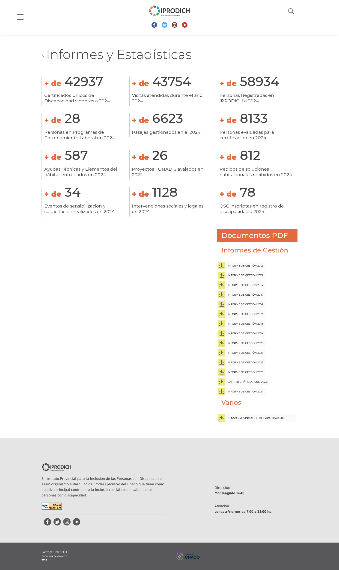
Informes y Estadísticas (119, 54)
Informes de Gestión (254, 250)
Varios (231, 402)
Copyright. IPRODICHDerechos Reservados (54, 556)
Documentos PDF (254, 235)
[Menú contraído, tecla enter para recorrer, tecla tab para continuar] (20, 17)
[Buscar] (263, 11)
